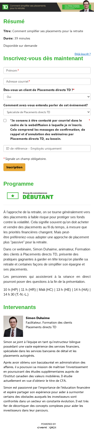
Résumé (13, 21)
